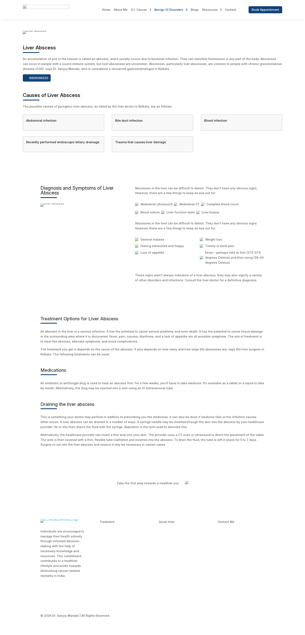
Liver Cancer (109, 599)
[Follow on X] (230, 583)
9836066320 (38, 78)
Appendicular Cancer (115, 566)
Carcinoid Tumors (112, 533)
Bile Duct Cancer (112, 555)
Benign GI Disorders (168, 9)
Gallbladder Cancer (114, 588)
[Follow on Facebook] (221, 583)
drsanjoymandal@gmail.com (241, 571)
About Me (121, 9)
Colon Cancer (109, 577)
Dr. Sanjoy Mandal (233, 533)
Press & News (169, 555)
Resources (209, 9)
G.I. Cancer (139, 9)
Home (106, 9)
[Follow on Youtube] (240, 583)
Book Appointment (265, 10)
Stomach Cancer (111, 544)
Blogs (195, 9)
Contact (230, 9)
